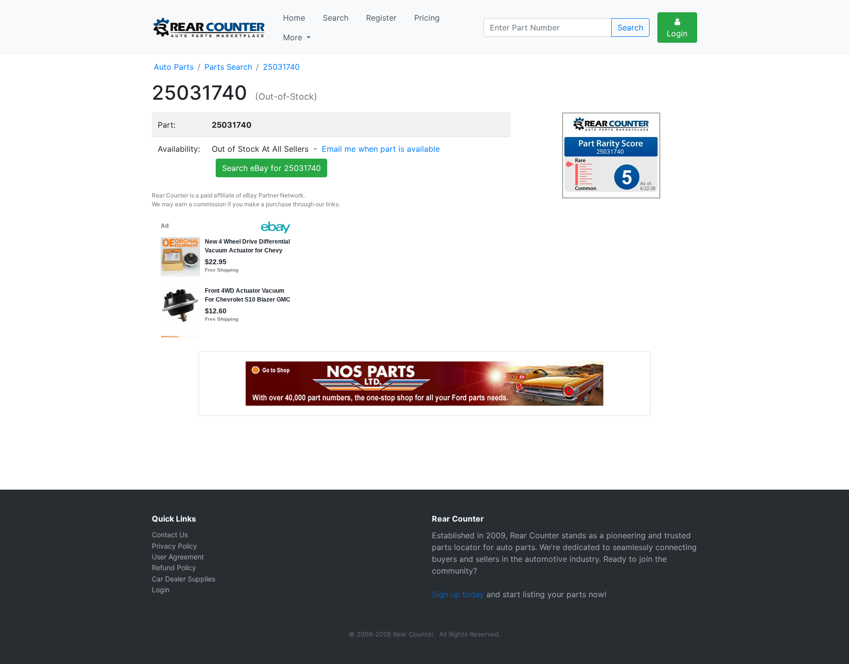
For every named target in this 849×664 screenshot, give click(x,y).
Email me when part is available (381, 149)
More (294, 37)
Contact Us (170, 534)
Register (381, 18)
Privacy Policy (174, 546)
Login (677, 33)
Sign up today (458, 594)
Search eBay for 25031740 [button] (271, 168)
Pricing (427, 18)
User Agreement (178, 557)
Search (335, 18)
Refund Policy (174, 567)
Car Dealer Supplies (183, 579)
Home (294, 18)
